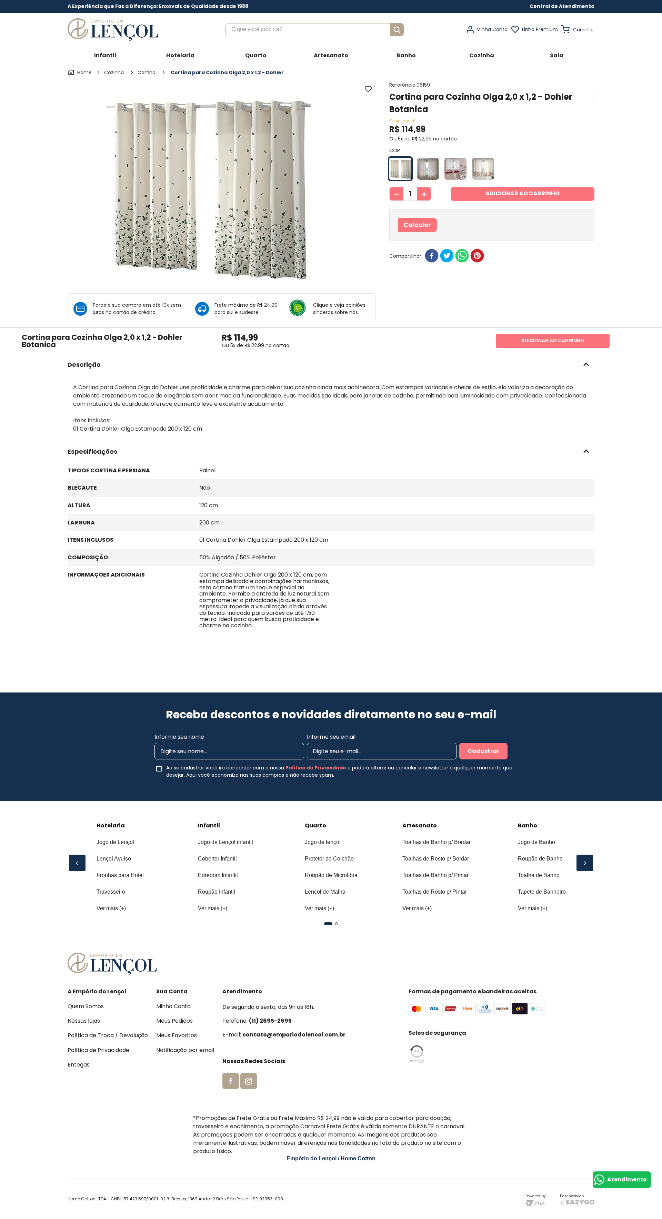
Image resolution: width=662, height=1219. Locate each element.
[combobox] (314, 29)
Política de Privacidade (315, 767)
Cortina (147, 72)
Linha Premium (540, 29)
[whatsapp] (462, 272)
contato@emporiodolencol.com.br (293, 1035)
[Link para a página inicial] (80, 72)
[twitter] (447, 272)
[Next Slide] (584, 863)
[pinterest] (477, 272)
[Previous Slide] (77, 863)
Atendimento (627, 1179)
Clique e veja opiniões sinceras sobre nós (339, 309)
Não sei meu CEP (418, 245)
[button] (562, 6)
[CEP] (472, 229)
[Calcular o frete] (566, 233)
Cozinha (114, 72)
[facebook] (432, 272)
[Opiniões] (300, 308)
